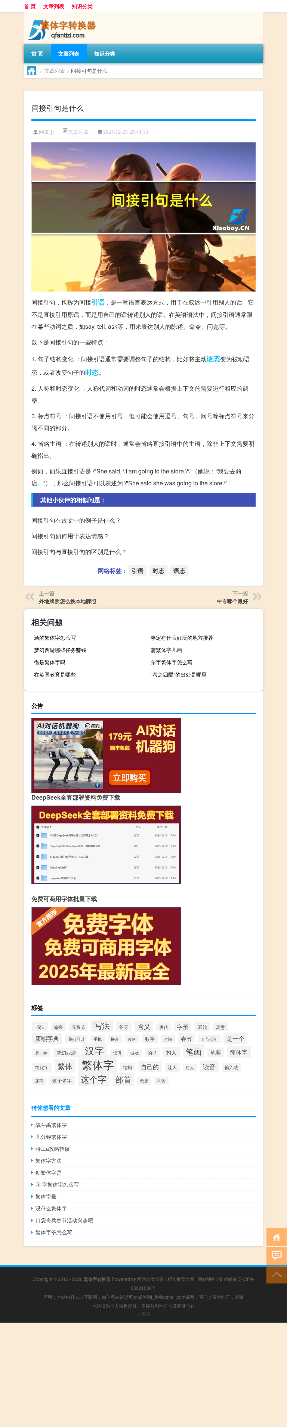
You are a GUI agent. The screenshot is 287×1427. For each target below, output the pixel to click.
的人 (171, 1052)
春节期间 (209, 1039)
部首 (123, 1079)
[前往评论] (274, 1255)
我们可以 (76, 1039)
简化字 (42, 1067)
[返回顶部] (274, 1274)
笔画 (193, 1051)
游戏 (134, 1053)
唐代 (163, 1027)
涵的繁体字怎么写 (55, 637)
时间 (168, 1039)
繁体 (65, 1066)
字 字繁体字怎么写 (57, 1184)
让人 (172, 1067)
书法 (40, 1026)
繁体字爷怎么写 (54, 1232)
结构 (127, 1067)
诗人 (190, 1067)
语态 (213, 358)
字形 (182, 1026)
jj (52, 132)
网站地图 (207, 1279)
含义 (144, 1026)
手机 (97, 1039)
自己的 (150, 1066)
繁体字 (97, 1064)
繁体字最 (46, 1196)
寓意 (220, 1027)
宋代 (202, 1026)
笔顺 (215, 1052)
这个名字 (62, 1080)
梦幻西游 (66, 1052)
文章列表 (53, 6)
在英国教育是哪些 (55, 674)
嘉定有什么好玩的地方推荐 (182, 637)
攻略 (132, 1039)
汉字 (94, 1050)
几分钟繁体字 (51, 1136)
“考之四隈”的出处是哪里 (179, 674)
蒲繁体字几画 (166, 649)
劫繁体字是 (49, 1172)
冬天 (124, 1026)
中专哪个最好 (232, 601)
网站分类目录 (150, 1279)
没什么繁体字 (51, 1208)
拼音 (115, 1039)
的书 (152, 1052)
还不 (39, 1081)
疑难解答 (228, 1279)
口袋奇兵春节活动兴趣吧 (64, 1220)
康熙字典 (47, 1038)
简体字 (239, 1052)
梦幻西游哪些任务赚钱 (60, 649)
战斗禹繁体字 (51, 1124)
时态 (92, 372)
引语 (98, 302)
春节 (186, 1038)
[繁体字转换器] (63, 14)
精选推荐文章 (180, 1279)
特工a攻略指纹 (53, 1148)
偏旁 (58, 1027)
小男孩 (143, 1313)
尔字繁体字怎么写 (171, 662)
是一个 (235, 1038)
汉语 (117, 1053)
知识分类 (82, 6)
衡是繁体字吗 (49, 662)
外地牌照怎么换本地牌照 (67, 601)
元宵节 (78, 1027)
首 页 (30, 6)
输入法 (231, 1067)
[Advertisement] (143, 1375)
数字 (150, 1038)
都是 (144, 1081)
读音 (209, 1066)
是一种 (41, 1053)
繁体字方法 (49, 1160)
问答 (161, 1081)
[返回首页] (274, 1236)
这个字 (94, 1079)
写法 (102, 1025)
